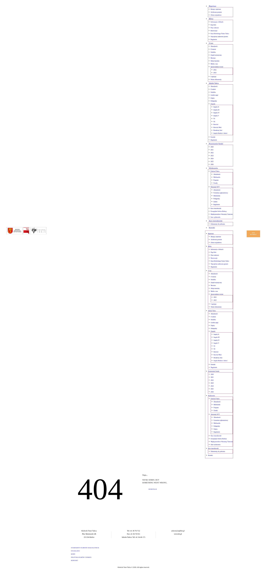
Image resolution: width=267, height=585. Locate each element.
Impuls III (216, 110)
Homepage (153, 489)
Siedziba (213, 52)
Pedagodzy (214, 101)
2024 (212, 158)
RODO (73, 554)
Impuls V (216, 115)
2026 (212, 164)
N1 (214, 118)
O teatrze (213, 49)
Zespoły (213, 104)
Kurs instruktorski (216, 208)
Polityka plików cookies (81, 557)
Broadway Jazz (217, 130)
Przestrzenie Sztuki (216, 144)
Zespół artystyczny (216, 55)
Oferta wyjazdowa (216, 15)
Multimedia (216, 177)
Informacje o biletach (217, 22)
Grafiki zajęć (214, 95)
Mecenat (213, 58)
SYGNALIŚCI (75, 551)
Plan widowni (215, 28)
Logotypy (213, 76)
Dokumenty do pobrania (218, 224)
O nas (211, 43)
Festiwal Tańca (215, 171)
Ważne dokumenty (216, 79)
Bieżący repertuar (216, 9)
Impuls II (216, 107)
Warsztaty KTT (215, 187)
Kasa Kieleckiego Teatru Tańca (220, 33)
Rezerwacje (214, 30)
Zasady (215, 183)
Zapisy (213, 98)
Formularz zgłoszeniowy (220, 193)
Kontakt (213, 137)
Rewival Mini (217, 127)
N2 (214, 121)
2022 (214, 70)
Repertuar (212, 6)
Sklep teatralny (215, 61)
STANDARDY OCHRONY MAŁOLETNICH (85, 548)
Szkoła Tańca (214, 83)
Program (216, 180)
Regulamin (214, 39)
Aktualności (214, 46)
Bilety (211, 19)
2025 (212, 161)
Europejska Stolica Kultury (219, 211)
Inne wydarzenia (215, 217)
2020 (212, 147)
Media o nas (214, 64)
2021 (212, 150)
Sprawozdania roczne (217, 67)
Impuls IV (216, 113)
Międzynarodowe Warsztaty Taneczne (222, 214)
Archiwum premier (216, 12)
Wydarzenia (213, 168)
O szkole (213, 89)
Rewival (215, 124)
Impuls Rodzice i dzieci (220, 133)
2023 (214, 73)
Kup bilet (213, 25)
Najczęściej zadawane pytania (219, 36)
